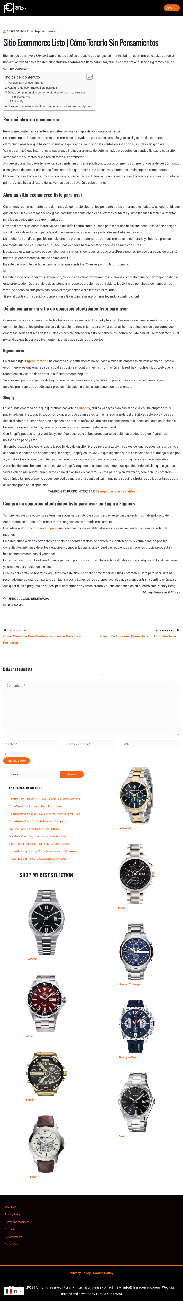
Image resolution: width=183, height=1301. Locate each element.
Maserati (125, 828)
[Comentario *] (91, 734)
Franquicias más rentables (115, 491)
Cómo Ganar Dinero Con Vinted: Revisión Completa (37, 821)
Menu (169, 8)
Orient (29, 1036)
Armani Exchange (129, 984)
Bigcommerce (22, 97)
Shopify (18, 101)
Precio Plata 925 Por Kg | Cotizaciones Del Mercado (37, 858)
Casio (121, 1136)
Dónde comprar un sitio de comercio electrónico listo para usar (47, 92)
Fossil (32, 1176)
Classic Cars (12, 1244)
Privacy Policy (12, 1214)
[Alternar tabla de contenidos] (88, 77)
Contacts (10, 1229)
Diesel (29, 1099)
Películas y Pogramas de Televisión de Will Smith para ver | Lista (44, 813)
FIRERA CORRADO (109, 1294)
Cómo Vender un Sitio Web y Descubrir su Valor (35, 806)
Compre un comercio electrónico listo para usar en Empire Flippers (50, 106)
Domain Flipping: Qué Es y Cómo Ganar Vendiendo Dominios (42, 851)
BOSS (121, 907)
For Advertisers (13, 1236)
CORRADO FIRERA (17, 31)
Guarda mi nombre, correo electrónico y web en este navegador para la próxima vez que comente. (76, 754)
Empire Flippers (45, 528)
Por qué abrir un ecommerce (25, 82)
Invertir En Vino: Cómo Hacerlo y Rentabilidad (34, 828)
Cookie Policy (103, 1273)
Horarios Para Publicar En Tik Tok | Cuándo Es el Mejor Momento (45, 798)
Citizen (32, 959)
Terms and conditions (17, 1222)
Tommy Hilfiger (127, 1057)
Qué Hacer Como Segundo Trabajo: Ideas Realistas (37, 836)
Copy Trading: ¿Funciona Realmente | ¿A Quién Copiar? (39, 843)
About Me (10, 1207)
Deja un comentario (46, 31)
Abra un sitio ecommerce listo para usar (33, 87)
